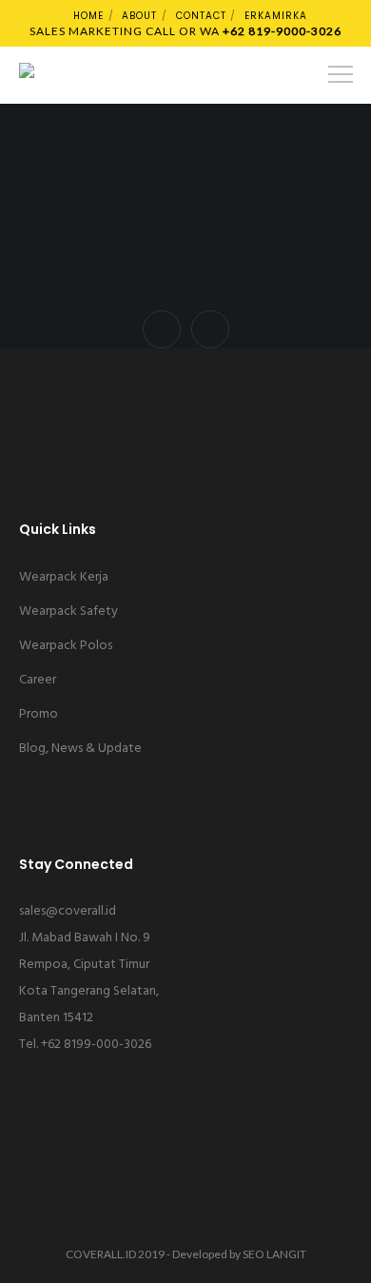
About (139, 16)
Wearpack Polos (65, 646)
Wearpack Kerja (63, 577)
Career (37, 680)
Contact (201, 16)
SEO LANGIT (274, 1254)
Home (88, 16)
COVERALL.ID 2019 (115, 1254)
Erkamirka (275, 16)
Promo (38, 714)
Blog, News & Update (80, 749)
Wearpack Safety (68, 611)
